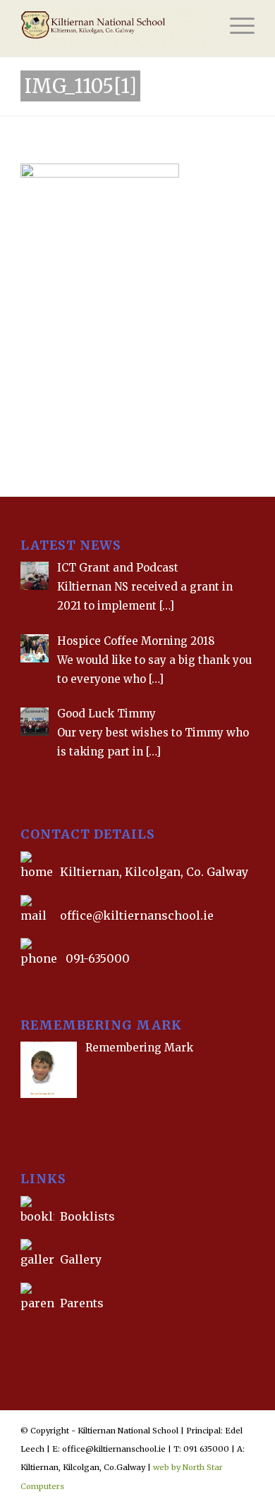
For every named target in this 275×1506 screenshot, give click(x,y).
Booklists (87, 1216)
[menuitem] (235, 28)
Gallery (79, 1259)
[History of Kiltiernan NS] (21, 1335)
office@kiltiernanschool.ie (137, 915)
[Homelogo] (113, 28)
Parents (82, 1303)
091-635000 (98, 958)
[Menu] (235, 28)
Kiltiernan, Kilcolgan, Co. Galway (154, 872)
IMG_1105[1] (81, 86)
